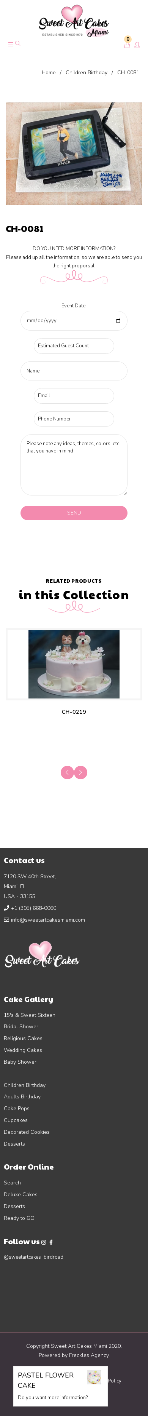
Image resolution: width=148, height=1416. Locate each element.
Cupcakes (16, 1120)
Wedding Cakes (23, 1050)
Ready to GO (19, 1218)
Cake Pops (17, 1108)
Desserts (14, 1144)
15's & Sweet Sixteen (29, 1015)
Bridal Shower (21, 1026)
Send (74, 512)
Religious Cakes (23, 1038)
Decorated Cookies (27, 1132)
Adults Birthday (22, 1096)
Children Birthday (86, 72)
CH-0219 (74, 712)
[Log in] (137, 46)
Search (12, 1182)
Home (49, 72)
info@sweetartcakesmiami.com (48, 920)
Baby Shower (20, 1062)
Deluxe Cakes (21, 1194)
